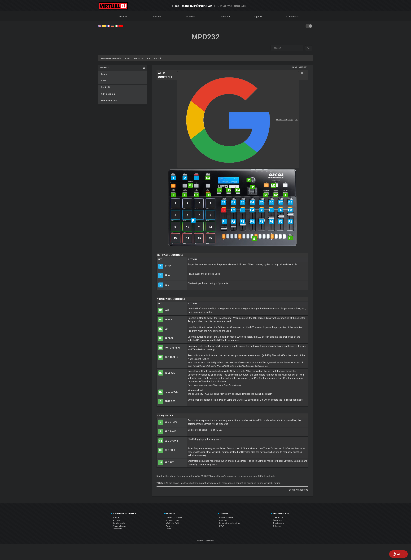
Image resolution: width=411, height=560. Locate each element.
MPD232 (138, 58)
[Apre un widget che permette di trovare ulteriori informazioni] (398, 554)
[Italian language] (116, 25)
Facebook (278, 517)
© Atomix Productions (205, 541)
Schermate (117, 529)
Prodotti (123, 16)
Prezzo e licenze (119, 526)
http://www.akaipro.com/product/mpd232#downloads (247, 476)
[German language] (112, 25)
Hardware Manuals (111, 58)
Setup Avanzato (108, 100)
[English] (99, 25)
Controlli (105, 87)
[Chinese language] (121, 25)
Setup (103, 74)
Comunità (225, 16)
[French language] (108, 25)
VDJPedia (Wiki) (172, 523)
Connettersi (292, 16)
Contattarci (224, 520)
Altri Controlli (154, 58)
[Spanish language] (104, 25)
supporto (258, 16)
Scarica (157, 16)
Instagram (279, 523)
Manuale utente (172, 520)
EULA (221, 526)
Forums (169, 529)
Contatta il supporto (174, 517)
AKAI (127, 58)
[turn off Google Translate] (302, 73)
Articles (169, 526)
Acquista (190, 16)
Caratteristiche (119, 523)
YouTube (278, 520)
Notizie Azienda (226, 517)
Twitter (277, 526)
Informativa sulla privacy (230, 523)
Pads (103, 80)
